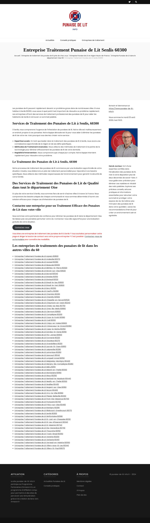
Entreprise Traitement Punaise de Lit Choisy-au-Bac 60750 (40, 305)
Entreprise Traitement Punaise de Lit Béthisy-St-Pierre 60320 (41, 268)
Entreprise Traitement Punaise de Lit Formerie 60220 (37, 337)
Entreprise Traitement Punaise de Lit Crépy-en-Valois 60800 (41, 323)
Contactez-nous (22, 227)
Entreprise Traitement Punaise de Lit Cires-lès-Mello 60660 (40, 308)
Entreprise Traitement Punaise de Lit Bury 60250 (35, 288)
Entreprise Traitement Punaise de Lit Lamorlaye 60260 (38, 352)
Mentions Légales (84, 481)
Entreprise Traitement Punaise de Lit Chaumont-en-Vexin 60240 (42, 303)
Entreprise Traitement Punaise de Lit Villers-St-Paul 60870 (40, 448)
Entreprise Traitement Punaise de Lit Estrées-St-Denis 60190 (41, 332)
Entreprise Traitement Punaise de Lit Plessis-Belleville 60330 (40, 396)
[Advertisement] (75, 79)
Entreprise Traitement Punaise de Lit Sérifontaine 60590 (39, 416)
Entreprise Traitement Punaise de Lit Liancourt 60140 (37, 355)
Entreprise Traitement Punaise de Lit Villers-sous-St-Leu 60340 (42, 445)
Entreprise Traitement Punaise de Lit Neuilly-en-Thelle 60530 (41, 381)
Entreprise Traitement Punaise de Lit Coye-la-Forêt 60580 (40, 317)
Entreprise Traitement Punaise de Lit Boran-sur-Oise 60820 (40, 271)
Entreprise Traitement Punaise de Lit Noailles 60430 (37, 384)
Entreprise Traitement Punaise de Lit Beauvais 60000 (37, 265)
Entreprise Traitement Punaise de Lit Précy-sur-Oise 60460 (40, 404)
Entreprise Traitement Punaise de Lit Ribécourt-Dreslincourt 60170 (43, 410)
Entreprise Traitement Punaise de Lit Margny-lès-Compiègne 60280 (44, 364)
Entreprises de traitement (93, 40)
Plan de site (82, 495)
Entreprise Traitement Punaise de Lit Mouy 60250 (36, 375)
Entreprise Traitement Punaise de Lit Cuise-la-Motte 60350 (40, 329)
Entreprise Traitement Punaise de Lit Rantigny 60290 (37, 407)
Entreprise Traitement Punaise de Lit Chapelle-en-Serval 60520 (42, 300)
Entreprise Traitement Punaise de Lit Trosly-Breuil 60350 (39, 434)
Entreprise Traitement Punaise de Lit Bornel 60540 (36, 273)
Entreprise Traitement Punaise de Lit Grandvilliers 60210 (38, 343)
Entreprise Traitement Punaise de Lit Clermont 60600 (38, 311)
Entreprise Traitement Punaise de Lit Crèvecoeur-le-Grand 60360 (43, 326)
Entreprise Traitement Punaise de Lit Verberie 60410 (37, 439)
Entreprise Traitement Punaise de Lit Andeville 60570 (37, 259)
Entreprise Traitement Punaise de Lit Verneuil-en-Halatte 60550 (42, 442)
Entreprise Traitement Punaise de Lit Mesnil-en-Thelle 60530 (41, 370)
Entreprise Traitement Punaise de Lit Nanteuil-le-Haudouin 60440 (43, 378)
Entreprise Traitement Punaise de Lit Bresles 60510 (36, 276)
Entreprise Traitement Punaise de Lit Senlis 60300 (36, 413)
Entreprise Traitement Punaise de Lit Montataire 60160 (38, 372)
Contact (80, 486)
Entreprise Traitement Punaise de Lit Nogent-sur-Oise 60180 (40, 387)
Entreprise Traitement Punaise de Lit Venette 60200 (37, 436)
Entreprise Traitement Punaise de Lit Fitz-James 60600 (38, 335)
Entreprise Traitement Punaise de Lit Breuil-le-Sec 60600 (39, 282)
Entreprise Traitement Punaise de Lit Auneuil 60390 (36, 262)
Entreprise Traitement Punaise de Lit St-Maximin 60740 (38, 425)
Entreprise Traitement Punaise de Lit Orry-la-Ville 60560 (39, 393)
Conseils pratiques (68, 40)
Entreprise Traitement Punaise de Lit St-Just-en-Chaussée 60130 (43, 419)
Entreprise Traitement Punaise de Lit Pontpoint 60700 (38, 402)
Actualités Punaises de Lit (54, 481)
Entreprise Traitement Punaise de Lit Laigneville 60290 (38, 349)
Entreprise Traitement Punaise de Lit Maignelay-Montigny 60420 (42, 361)
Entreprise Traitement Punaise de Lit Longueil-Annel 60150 (40, 358)
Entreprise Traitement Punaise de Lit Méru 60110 (35, 367)
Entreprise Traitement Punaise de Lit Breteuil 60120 (36, 279)
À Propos (80, 490)
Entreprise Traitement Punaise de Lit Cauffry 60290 (37, 291)
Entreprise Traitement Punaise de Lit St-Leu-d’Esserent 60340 (41, 422)
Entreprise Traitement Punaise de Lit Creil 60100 (35, 320)
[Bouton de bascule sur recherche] (136, 2)
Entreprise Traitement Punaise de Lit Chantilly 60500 (37, 297)
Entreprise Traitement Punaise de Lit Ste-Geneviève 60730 (40, 428)
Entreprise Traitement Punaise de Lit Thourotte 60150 (38, 431)
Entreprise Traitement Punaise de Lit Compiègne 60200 (38, 314)
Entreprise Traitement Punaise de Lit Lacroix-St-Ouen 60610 (40, 346)
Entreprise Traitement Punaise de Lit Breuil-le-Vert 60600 (39, 285)
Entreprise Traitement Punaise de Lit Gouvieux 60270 (37, 340)
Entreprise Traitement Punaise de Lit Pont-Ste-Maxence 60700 (42, 399)
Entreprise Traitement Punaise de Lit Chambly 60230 (37, 294)
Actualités (50, 40)
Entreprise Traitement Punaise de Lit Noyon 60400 (36, 390)
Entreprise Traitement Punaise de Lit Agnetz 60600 (36, 256)
